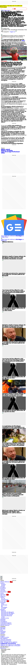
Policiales (3, 619)
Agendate (4, 594)
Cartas (3, 617)
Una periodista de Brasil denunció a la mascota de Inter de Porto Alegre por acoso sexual (12, 64)
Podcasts (2, 620)
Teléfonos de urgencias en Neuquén (10, 645)
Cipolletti (2, 632)
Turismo (2, 589)
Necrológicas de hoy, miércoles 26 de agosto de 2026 (13, 308)
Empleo (2, 636)
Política (2, 583)
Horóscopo (4, 605)
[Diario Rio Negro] (1, 653)
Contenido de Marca (5, 624)
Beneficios (3, 648)
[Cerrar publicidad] (1, 577)
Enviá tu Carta (5, 618)
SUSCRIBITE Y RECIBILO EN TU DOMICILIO (11, 6)
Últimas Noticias (6, 582)
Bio (2, 606)
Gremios (3, 584)
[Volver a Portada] (14, 9)
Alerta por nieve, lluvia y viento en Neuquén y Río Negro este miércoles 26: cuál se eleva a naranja (13, 512)
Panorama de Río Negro (7, 613)
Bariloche (3, 631)
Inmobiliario (3, 621)
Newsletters (5, 592)
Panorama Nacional (6, 615)
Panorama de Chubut (7, 614)
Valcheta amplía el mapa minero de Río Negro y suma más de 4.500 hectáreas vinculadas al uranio (14, 258)
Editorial (3, 611)
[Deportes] (2, 10)
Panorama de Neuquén (7, 612)
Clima (2, 603)
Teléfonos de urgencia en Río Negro (10, 644)
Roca (1, 630)
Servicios (2, 590)
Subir (3, 652)
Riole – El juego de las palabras (8, 642)
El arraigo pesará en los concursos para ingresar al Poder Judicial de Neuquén (13, 274)
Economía (3, 588)
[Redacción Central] (1, 27)
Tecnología (4, 607)
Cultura (2, 597)
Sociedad (2, 602)
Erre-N (3, 598)
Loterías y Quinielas (5, 639)
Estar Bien (4, 601)
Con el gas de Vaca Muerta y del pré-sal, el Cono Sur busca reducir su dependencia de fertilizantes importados (13, 291)
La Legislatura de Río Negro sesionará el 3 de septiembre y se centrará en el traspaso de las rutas (14, 427)
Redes (2, 593)
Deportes (7, 10)
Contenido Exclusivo (5, 623)
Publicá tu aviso (4, 637)
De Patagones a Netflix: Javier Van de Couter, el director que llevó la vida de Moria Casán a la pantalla (13, 444)
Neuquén (2, 627)
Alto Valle (2, 629)
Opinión (2, 609)
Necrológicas (4, 638)
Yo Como (3, 608)
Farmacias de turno (5, 640)
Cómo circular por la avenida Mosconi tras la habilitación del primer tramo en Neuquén (12, 495)
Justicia (3, 585)
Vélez (23, 40)
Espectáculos (4, 599)
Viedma (2, 633)
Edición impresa (4, 625)
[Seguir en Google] (1, 38)
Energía (2, 586)
